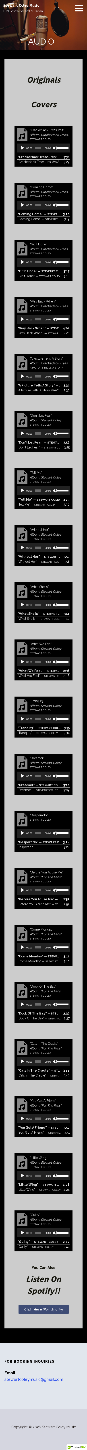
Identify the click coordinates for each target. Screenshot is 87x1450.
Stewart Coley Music (21, 5)
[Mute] (55, 148)
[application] (43, 148)
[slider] (62, 148)
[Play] (22, 148)
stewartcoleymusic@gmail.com (33, 1379)
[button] (80, 8)
